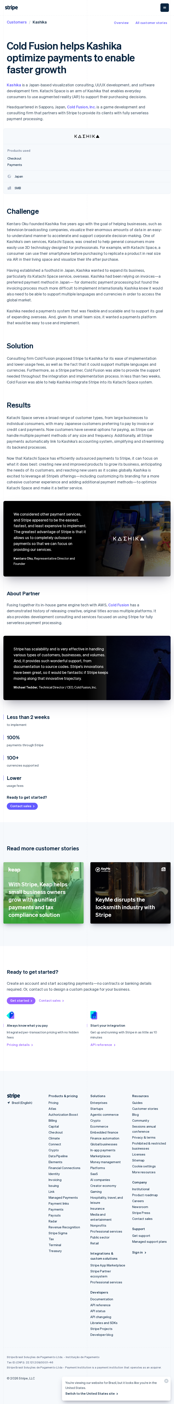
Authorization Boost (63, 1114)
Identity (54, 1174)
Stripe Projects (101, 1329)
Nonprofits (98, 1225)
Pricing (53, 1103)
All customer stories (151, 23)
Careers (138, 1201)
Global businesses (103, 1144)
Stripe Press (141, 1213)
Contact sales (20, 806)
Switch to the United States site (90, 1393)
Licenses (139, 1154)
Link (52, 1191)
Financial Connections (64, 1168)
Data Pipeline (58, 1156)
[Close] (166, 1382)
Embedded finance (104, 1132)
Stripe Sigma (58, 1233)
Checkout (56, 1132)
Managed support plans (149, 1241)
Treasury (55, 1251)
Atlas (52, 1108)
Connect (55, 1144)
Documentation (101, 1299)
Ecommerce (99, 1126)
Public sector (100, 1237)
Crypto (54, 1150)
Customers (17, 21)
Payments (56, 1209)
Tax (51, 1239)
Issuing (54, 1185)
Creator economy (103, 1185)
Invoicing (55, 1180)
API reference (101, 1045)
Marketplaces (100, 1156)
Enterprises (98, 1103)
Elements (56, 1162)
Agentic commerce (104, 1114)
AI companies (100, 1180)
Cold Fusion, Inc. (81, 106)
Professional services (106, 1231)
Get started (19, 1000)
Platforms (97, 1168)
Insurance (97, 1208)
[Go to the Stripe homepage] (12, 1096)
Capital (54, 1126)
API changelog (100, 1317)
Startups (96, 1108)
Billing (53, 1120)
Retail (94, 1243)
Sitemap (138, 1160)
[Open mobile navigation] (164, 7)
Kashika (14, 84)
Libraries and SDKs (104, 1323)
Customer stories (145, 1108)
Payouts (55, 1215)
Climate (54, 1138)
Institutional (141, 1189)
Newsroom (140, 1207)
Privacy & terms (144, 1137)
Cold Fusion (118, 604)
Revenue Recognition (64, 1227)
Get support (141, 1235)
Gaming (96, 1191)
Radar (53, 1221)
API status (97, 1311)
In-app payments (102, 1150)
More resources (144, 1172)
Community (140, 1120)
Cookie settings (144, 1166)
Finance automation (104, 1138)
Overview (121, 23)
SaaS (94, 1174)
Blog (135, 1114)
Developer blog (101, 1334)
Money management (105, 1162)
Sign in (137, 1252)
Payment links (59, 1203)
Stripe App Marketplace (107, 1265)
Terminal (55, 1245)
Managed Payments (63, 1197)
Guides (137, 1103)
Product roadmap (145, 1195)
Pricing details (18, 1045)
